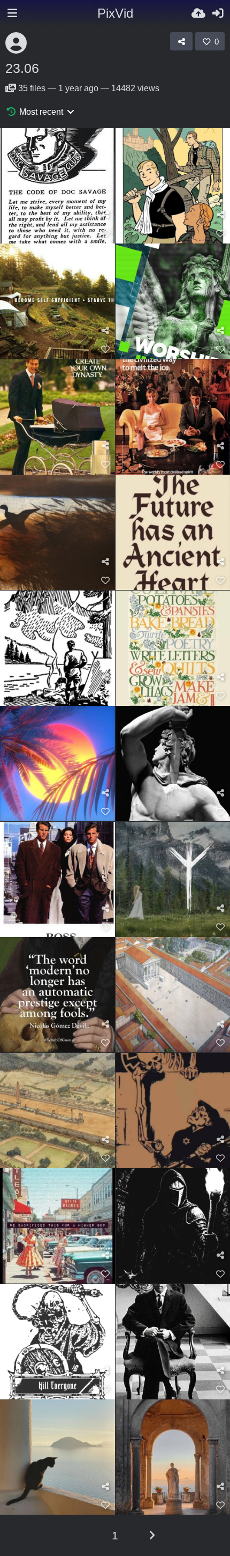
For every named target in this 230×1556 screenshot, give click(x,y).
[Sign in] (218, 13)
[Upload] (198, 13)
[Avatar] (16, 43)
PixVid (115, 13)
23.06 (22, 68)
